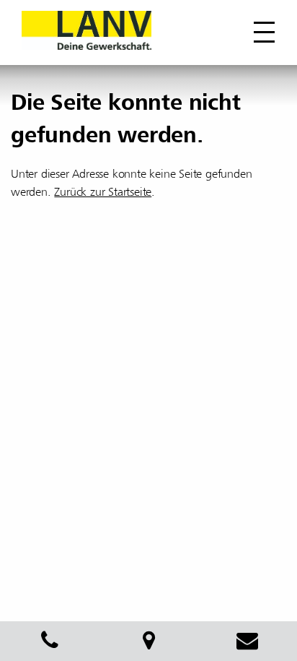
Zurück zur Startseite (102, 192)
